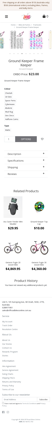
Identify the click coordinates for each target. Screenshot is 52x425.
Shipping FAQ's (8, 378)
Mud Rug (9, 111)
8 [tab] (38, 53)
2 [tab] (14, 53)
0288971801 (7, 307)
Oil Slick (8, 97)
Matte (7, 130)
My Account (7, 321)
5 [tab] (26, 53)
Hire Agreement (9, 366)
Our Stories (7, 344)
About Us (6, 340)
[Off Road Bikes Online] (26, 16)
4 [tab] (22, 53)
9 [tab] (42, 53)
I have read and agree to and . (23, 404)
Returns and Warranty (11, 381)
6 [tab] (30, 53)
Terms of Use (8, 389)
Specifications (16, 160)
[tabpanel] (35, 39)
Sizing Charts (7, 374)
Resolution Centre (10, 329)
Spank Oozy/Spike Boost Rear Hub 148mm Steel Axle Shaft (21, 413)
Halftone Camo (11, 119)
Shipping (13, 167)
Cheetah (8, 93)
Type (6, 125)
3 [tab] (18, 53)
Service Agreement (10, 370)
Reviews (12, 174)
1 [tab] (10, 53)
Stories (5, 355)
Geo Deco (9, 115)
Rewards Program (10, 351)
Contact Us (7, 348)
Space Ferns (10, 100)
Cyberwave (10, 104)
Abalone (8, 108)
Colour (7, 89)
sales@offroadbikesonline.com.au (16, 310)
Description (14, 154)
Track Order (7, 325)
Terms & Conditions (29, 403)
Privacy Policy (8, 385)
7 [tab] (34, 53)
